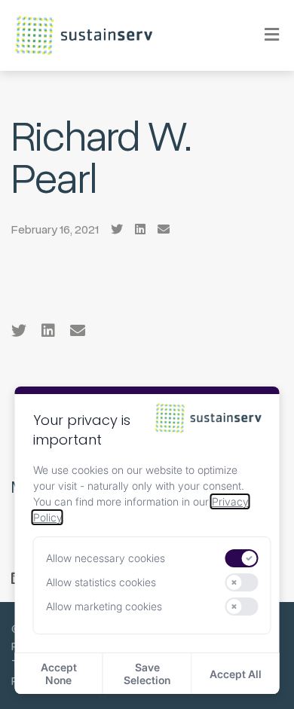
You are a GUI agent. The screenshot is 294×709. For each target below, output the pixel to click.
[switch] (241, 558)
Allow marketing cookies (104, 606)
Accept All (236, 674)
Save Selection (147, 673)
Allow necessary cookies (105, 558)
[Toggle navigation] (262, 35)
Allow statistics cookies (101, 582)
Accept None (59, 673)
